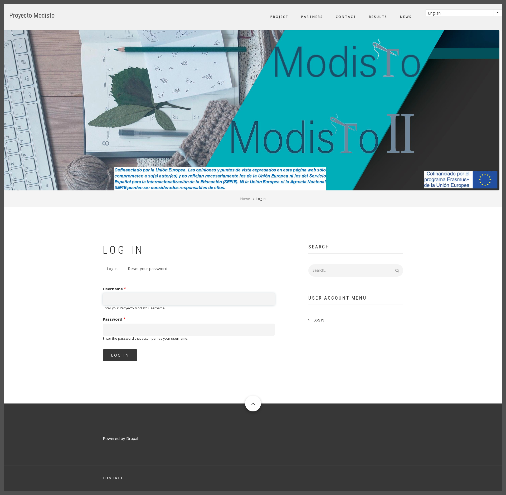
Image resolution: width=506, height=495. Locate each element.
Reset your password (147, 268)
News (406, 17)
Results (378, 17)
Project (279, 17)
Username (113, 288)
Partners (312, 17)
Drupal (132, 438)
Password (112, 319)
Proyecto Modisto (32, 15)
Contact (346, 17)
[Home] (251, 109)
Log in (114, 269)
